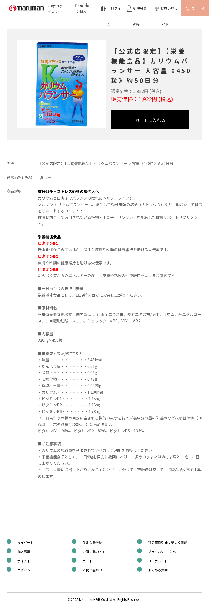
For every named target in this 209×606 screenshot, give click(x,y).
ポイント (23, 560)
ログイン (23, 570)
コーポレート (158, 560)
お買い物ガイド (94, 551)
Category (53, 8)
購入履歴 (23, 551)
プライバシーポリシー (164, 551)
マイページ (25, 542)
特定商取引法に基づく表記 (167, 542)
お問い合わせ (92, 570)
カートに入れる (150, 120)
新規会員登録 (92, 542)
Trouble (81, 8)
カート (88, 560)
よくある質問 (158, 570)
